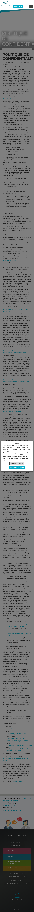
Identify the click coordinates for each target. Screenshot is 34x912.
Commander (18, 6)
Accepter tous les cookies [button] (17, 467)
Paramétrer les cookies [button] (17, 463)
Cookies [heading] (17, 443)
